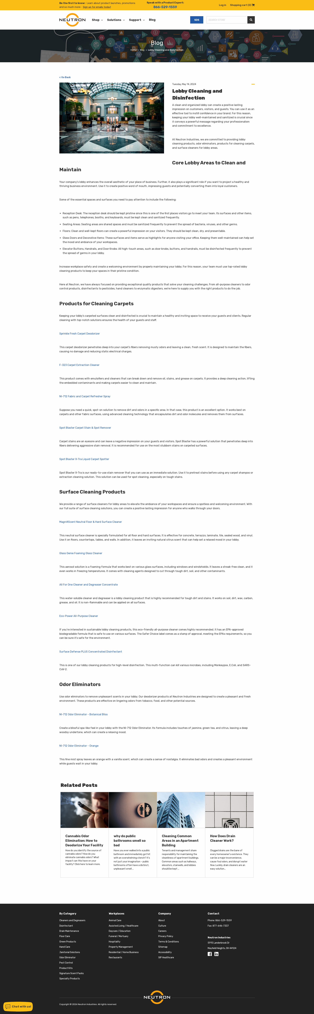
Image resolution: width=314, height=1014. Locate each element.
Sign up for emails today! (97, 7)
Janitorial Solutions (69, 952)
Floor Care (64, 936)
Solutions (114, 20)
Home (133, 50)
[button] (18, 1007)
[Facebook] (210, 955)
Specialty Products (69, 978)
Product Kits (66, 968)
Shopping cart (242, 5)
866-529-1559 (165, 7)
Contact (213, 913)
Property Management (121, 947)
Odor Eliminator (67, 957)
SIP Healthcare (166, 957)
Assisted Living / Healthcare (123, 925)
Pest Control (66, 962)
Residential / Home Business (124, 952)
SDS (196, 19)
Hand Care (64, 947)
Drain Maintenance (69, 931)
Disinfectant (66, 925)
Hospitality (114, 941)
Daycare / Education (120, 931)
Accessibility (165, 952)
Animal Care (115, 920)
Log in (222, 5)
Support (135, 20)
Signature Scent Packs (71, 973)
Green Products (67, 941)
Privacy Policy (165, 936)
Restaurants (115, 957)
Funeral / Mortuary (118, 936)
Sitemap (162, 947)
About (161, 920)
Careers (162, 931)
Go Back (66, 77)
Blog (152, 20)
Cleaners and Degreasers (72, 920)
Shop (95, 20)
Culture (162, 925)
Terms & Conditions (168, 941)
